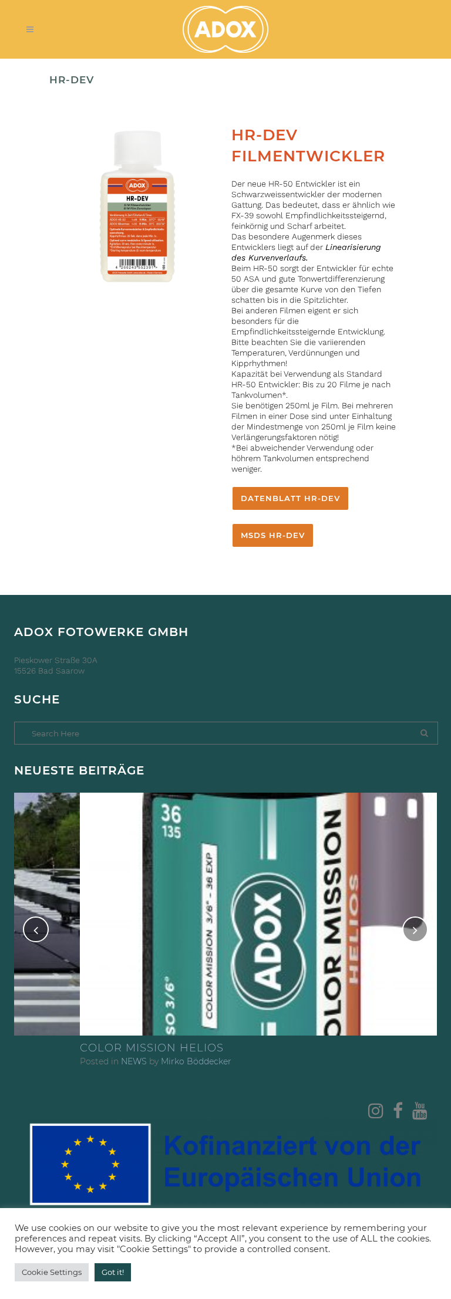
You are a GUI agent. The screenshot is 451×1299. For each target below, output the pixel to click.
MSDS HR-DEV (273, 535)
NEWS (68, 1061)
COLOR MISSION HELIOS (86, 1047)
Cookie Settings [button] (52, 1272)
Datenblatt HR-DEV (290, 498)
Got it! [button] (113, 1272)
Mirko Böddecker (130, 1061)
